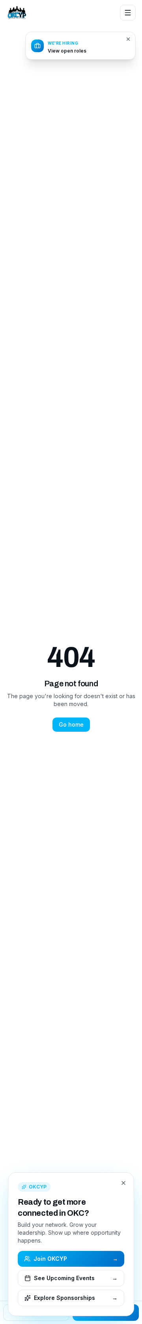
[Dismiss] (128, 39)
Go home (71, 724)
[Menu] (128, 13)
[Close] (123, 1182)
